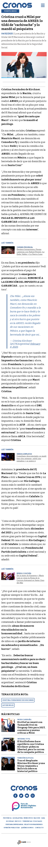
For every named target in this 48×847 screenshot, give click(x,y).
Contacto (39, 828)
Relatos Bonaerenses (33, 824)
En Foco (18, 821)
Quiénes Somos (27, 828)
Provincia (7, 818)
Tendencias (27, 821)
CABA (43, 818)
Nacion (37, 818)
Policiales (37, 821)
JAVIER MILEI (8, 705)
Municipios (28, 818)
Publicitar (15, 828)
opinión (7, 828)
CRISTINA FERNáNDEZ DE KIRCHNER (18, 700)
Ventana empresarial (14, 824)
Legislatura (18, 818)
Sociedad (10, 821)
